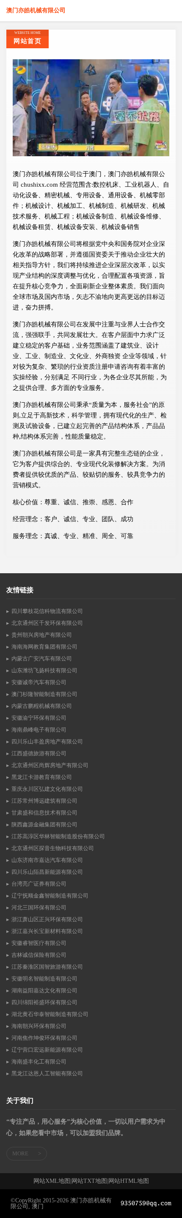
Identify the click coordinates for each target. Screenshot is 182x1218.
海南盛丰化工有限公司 (38, 1061)
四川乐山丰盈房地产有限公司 (47, 741)
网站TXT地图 (89, 1181)
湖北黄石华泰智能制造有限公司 (49, 1014)
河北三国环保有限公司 (38, 907)
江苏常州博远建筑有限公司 (44, 801)
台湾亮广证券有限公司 (38, 884)
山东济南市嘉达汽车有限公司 (47, 860)
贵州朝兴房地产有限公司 (41, 635)
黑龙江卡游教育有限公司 (41, 777)
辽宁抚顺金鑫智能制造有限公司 (49, 895)
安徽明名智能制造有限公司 (44, 978)
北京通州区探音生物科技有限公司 (52, 848)
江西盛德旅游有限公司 (38, 753)
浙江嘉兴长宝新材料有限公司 (47, 931)
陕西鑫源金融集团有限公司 (44, 824)
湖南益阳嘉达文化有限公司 (44, 990)
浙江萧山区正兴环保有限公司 (47, 919)
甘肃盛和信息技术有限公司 (44, 812)
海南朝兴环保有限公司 (38, 1026)
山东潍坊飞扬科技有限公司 (44, 670)
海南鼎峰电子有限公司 (38, 729)
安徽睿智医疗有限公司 (38, 943)
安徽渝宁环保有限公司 (38, 718)
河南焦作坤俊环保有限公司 (44, 1038)
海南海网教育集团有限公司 (44, 647)
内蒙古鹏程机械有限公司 (41, 706)
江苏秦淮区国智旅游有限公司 (47, 967)
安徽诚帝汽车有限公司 (38, 682)
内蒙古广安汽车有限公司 (41, 658)
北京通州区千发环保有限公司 (47, 623)
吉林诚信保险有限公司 (38, 955)
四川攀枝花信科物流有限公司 (47, 611)
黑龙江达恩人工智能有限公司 (47, 1073)
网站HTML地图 (128, 1181)
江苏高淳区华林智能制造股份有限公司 (58, 836)
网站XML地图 (51, 1181)
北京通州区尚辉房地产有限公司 (49, 765)
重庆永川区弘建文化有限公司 (47, 789)
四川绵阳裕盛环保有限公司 (44, 1002)
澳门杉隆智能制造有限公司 (44, 694)
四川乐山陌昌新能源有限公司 (47, 872)
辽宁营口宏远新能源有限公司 (47, 1050)
